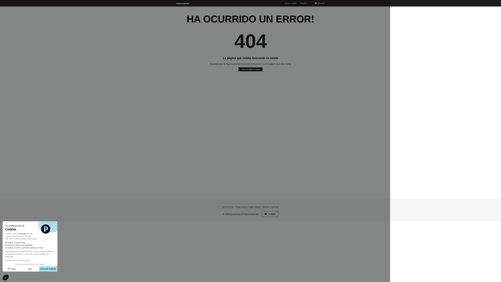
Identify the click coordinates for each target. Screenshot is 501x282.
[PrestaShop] (183, 3)
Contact (321, 3)
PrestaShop (235, 214)
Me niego (12, 269)
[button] (5, 277)
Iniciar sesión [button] (291, 3)
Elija (30, 269)
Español (304, 3)
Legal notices (255, 207)
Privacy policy (241, 207)
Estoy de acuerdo (48, 269)
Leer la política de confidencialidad (17, 260)
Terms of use (227, 207)
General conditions (270, 207)
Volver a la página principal (250, 69)
